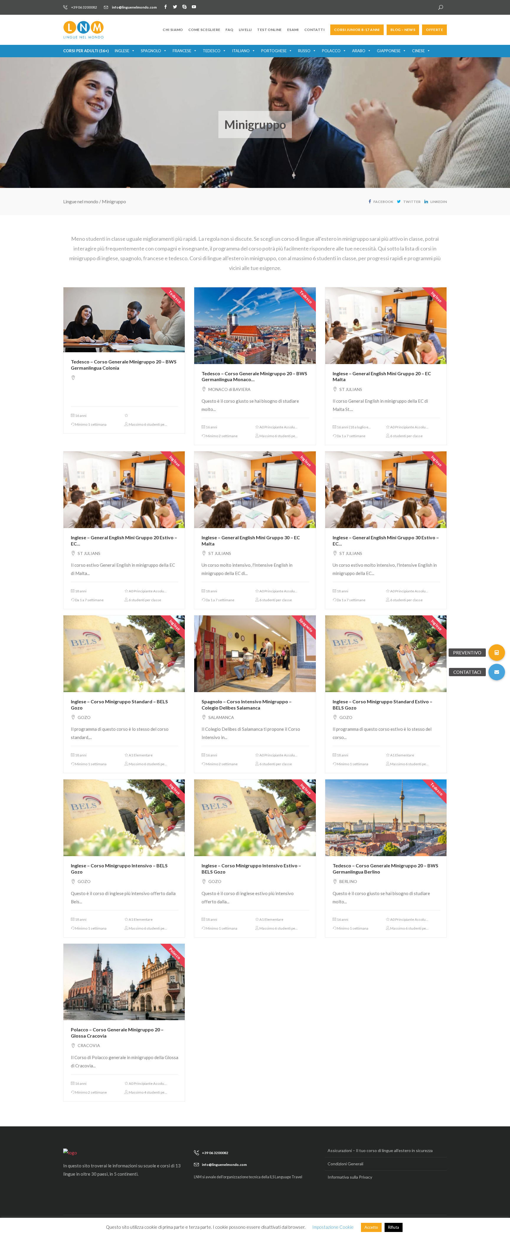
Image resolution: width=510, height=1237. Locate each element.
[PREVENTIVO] (496, 652)
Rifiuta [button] (393, 1227)
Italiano (241, 50)
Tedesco (211, 50)
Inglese (122, 50)
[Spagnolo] (255, 653)
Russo (304, 50)
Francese (182, 50)
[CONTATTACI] (496, 672)
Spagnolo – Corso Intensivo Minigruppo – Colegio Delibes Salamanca (247, 704)
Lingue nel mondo (80, 201)
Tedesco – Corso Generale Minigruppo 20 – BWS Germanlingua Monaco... (254, 376)
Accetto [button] (371, 1227)
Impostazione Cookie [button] (333, 1227)
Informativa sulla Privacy (350, 1176)
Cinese (418, 50)
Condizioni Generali (345, 1163)
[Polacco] (124, 981)
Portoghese (274, 50)
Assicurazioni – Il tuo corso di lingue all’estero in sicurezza (380, 1150)
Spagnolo (151, 50)
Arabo (358, 50)
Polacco (331, 50)
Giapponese (389, 50)
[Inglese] (386, 325)
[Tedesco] (124, 319)
